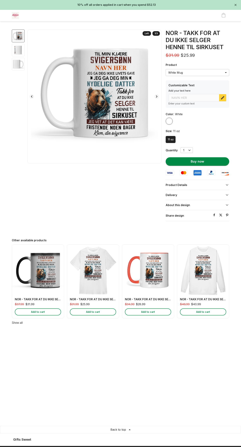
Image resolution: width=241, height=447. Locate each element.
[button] (197, 185)
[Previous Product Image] (31, 96)
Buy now (197, 161)
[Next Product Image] (156, 96)
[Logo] (26, 15)
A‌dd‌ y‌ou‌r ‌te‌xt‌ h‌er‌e (179, 90)
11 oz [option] (171, 139)
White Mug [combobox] (175, 72)
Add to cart (38, 311)
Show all (17, 322)
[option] (169, 121)
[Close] (235, 5)
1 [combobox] (183, 150)
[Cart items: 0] (223, 15)
